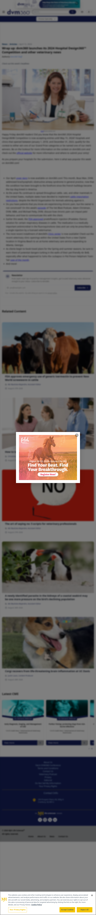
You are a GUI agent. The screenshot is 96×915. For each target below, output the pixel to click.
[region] (48, 903)
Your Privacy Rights (18, 910)
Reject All (84, 910)
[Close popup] (76, 435)
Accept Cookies (67, 910)
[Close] (92, 895)
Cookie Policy (36, 905)
